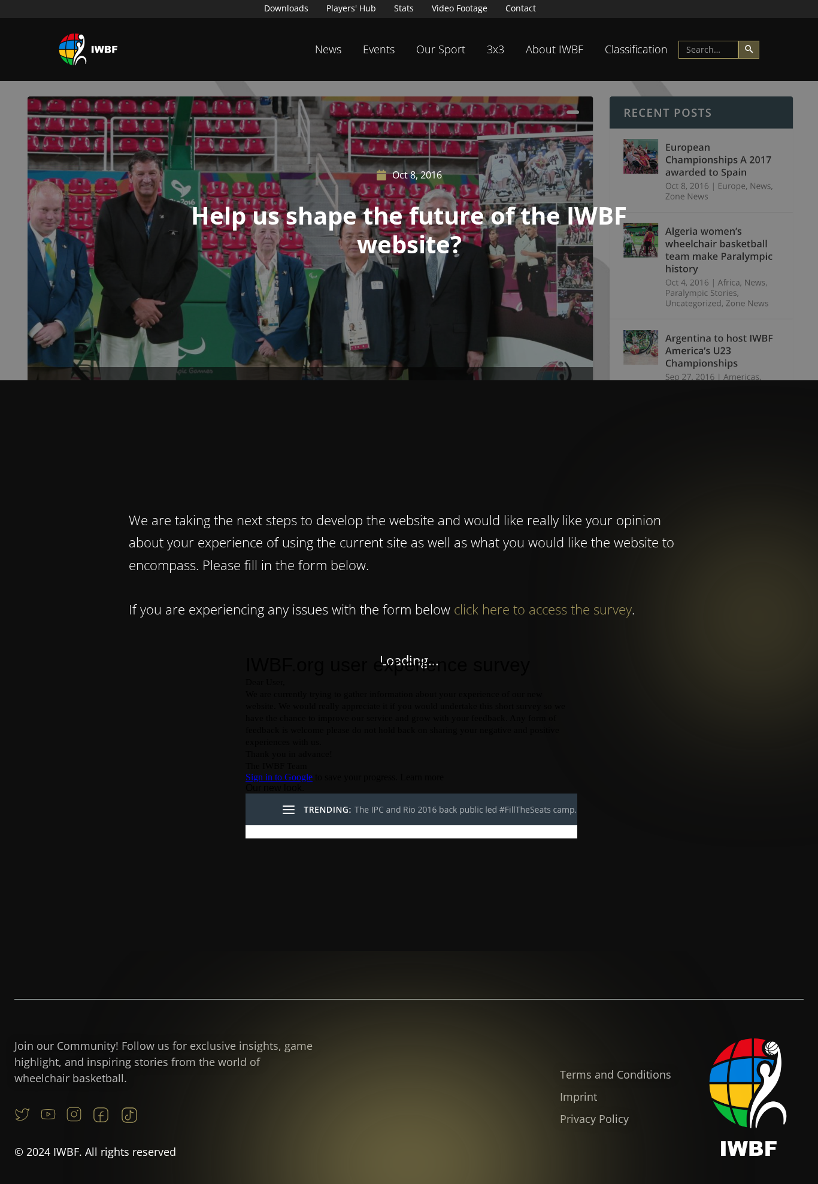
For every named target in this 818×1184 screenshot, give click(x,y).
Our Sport (440, 49)
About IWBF (554, 49)
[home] (89, 49)
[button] (328, 49)
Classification (636, 49)
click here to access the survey (543, 609)
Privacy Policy (594, 1119)
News (328, 49)
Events (379, 49)
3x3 (495, 49)
